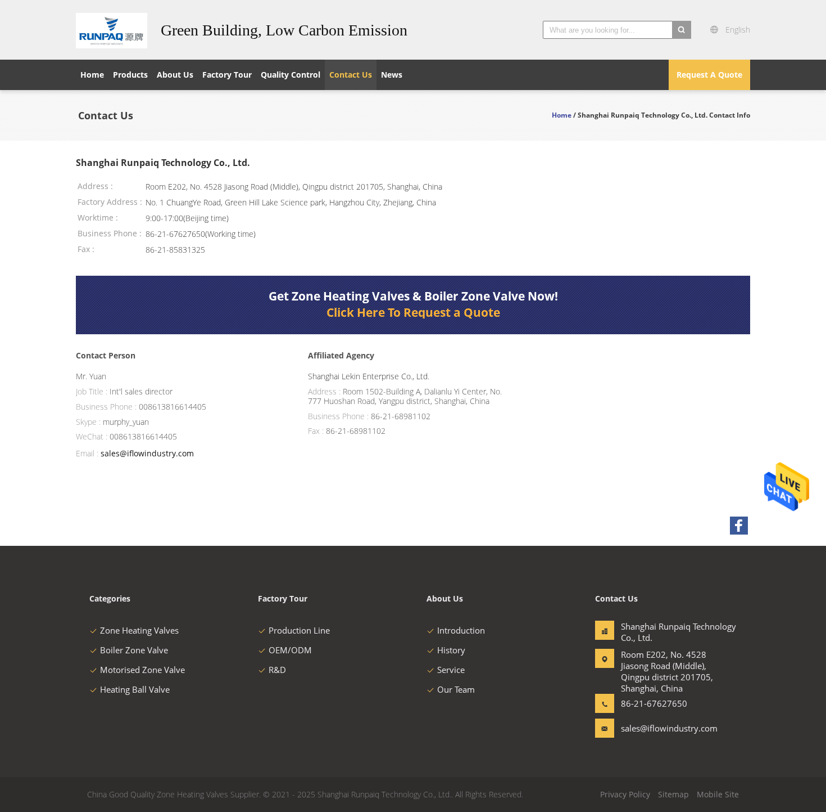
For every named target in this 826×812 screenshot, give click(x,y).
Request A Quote (709, 74)
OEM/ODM (290, 650)
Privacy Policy (625, 794)
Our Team (456, 689)
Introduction (461, 630)
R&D (277, 669)
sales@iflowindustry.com (147, 453)
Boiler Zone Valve (134, 650)
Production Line (299, 630)
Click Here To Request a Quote (413, 312)
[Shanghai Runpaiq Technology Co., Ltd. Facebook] (739, 526)
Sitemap (673, 794)
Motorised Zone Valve (142, 669)
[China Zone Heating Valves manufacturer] (111, 30)
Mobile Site (718, 794)
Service (451, 669)
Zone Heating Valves (139, 630)
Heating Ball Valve (135, 689)
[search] (681, 30)
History (451, 650)
